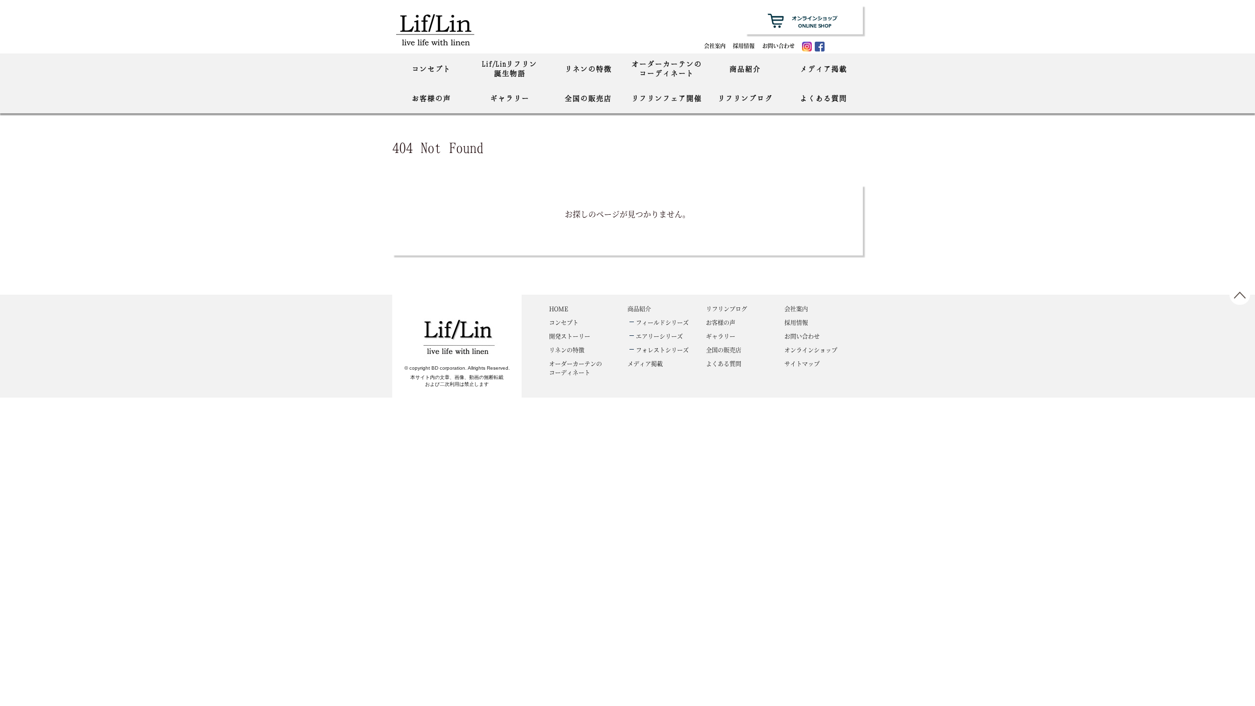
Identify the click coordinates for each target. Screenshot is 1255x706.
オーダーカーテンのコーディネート (666, 68)
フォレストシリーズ (662, 350)
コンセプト (431, 69)
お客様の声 (431, 98)
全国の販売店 (588, 98)
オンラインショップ (810, 350)
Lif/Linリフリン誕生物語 (509, 68)
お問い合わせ (778, 46)
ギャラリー (509, 98)
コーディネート (575, 368)
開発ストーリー (569, 336)
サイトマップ (802, 363)
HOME (558, 308)
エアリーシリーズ (659, 336)
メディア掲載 (823, 69)
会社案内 (715, 46)
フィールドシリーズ (662, 322)
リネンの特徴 (588, 69)
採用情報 (743, 46)
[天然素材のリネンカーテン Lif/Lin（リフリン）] (445, 29)
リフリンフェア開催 (666, 98)
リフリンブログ (745, 98)
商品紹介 (745, 69)
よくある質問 (823, 98)
